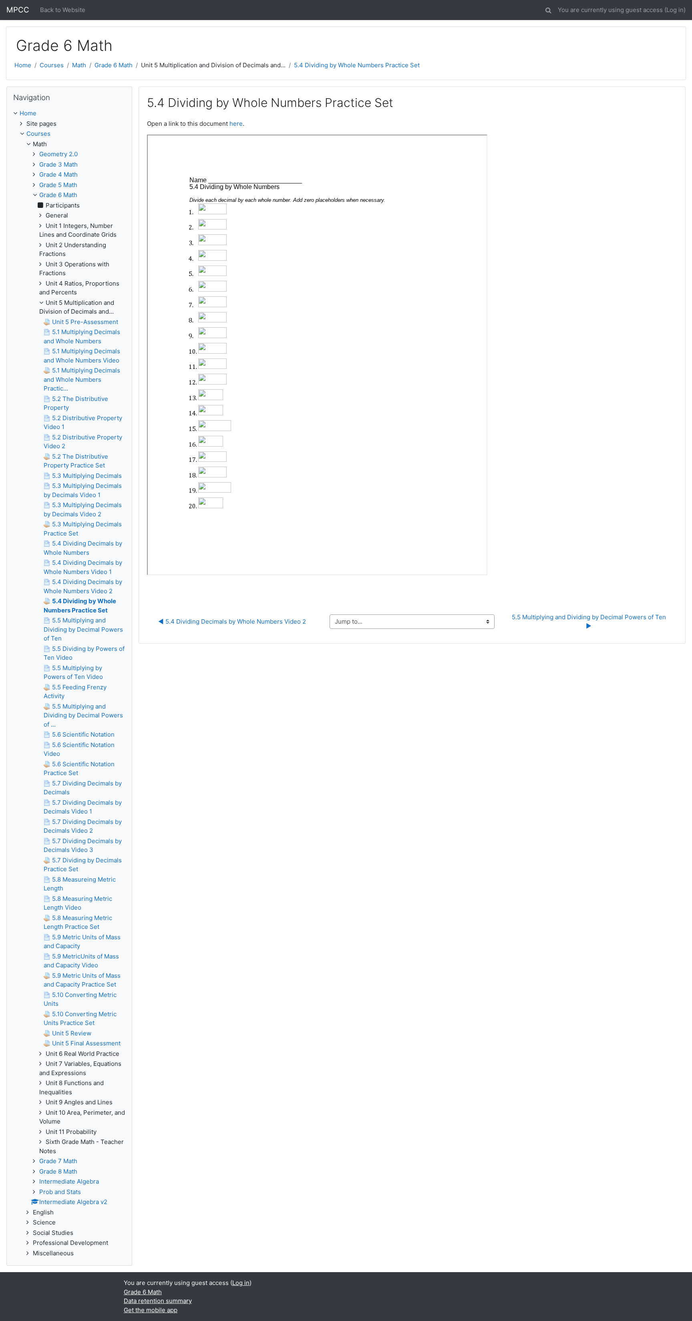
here (236, 123)
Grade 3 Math (58, 164)
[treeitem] (69, 113)
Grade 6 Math (114, 65)
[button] (548, 9)
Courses (52, 65)
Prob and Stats (60, 1192)
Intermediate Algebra (69, 1181)
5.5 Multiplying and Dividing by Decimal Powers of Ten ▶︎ (590, 621)
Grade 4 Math (58, 174)
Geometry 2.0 (58, 154)
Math (79, 65)
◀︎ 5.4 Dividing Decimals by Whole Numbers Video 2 (232, 621)
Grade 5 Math (58, 185)
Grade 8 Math (58, 1171)
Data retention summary (158, 1301)
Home (22, 65)
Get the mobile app (150, 1310)
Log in (675, 10)
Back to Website (62, 10)
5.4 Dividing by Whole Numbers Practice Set (357, 65)
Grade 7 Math (58, 1161)
